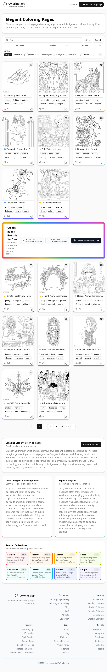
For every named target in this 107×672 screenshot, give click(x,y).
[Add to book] (31, 65)
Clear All (98, 40)
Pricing (66, 633)
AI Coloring (98, 615)
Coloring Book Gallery (59, 603)
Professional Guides (25, 648)
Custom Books (28, 641)
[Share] (31, 109)
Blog (67, 607)
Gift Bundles (29, 633)
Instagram (99, 633)
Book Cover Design (26, 645)
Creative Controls (96, 618)
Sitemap (65, 648)
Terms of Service (61, 641)
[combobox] (45, 40)
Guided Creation (96, 603)
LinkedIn (100, 645)
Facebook (99, 637)
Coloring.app (27, 595)
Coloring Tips (28, 629)
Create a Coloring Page (91, 4)
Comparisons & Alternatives (22, 652)
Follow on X (98, 629)
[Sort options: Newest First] (88, 40)
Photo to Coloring (95, 611)
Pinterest (99, 641)
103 (67, 426)
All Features (98, 599)
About (66, 629)
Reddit (101, 648)
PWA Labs (64, 637)
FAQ (67, 611)
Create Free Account (86, 240)
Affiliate (65, 615)
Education (64, 618)
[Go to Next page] (73, 426)
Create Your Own (91, 444)
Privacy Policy (63, 645)
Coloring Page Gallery (59, 599)
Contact (65, 652)
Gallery (73, 4)
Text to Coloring (96, 607)
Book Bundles (28, 637)
